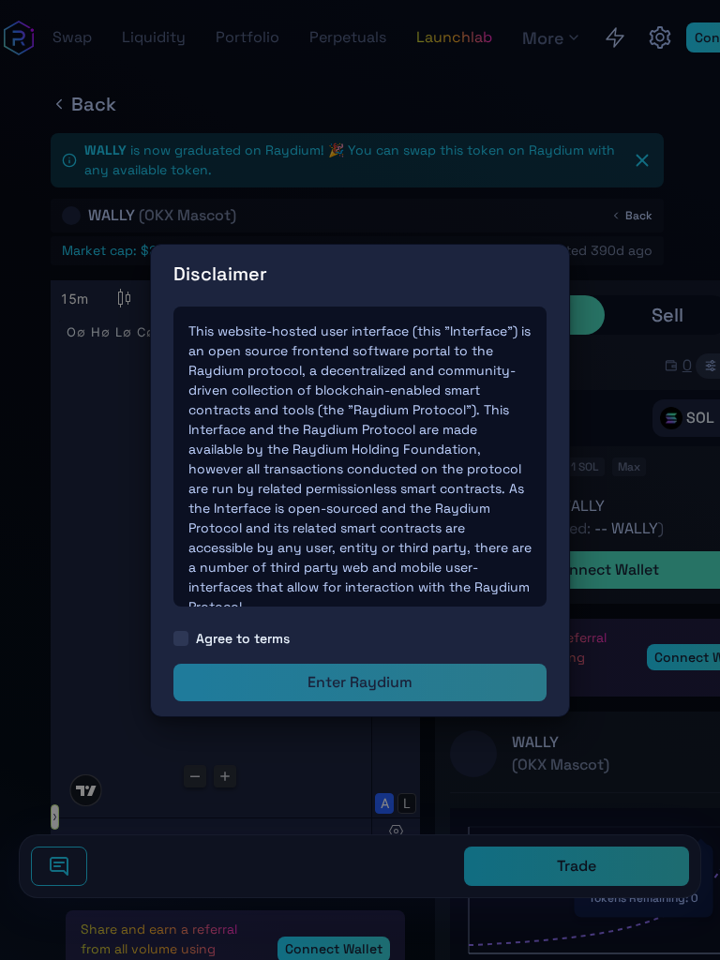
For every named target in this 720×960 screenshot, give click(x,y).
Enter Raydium (360, 682)
